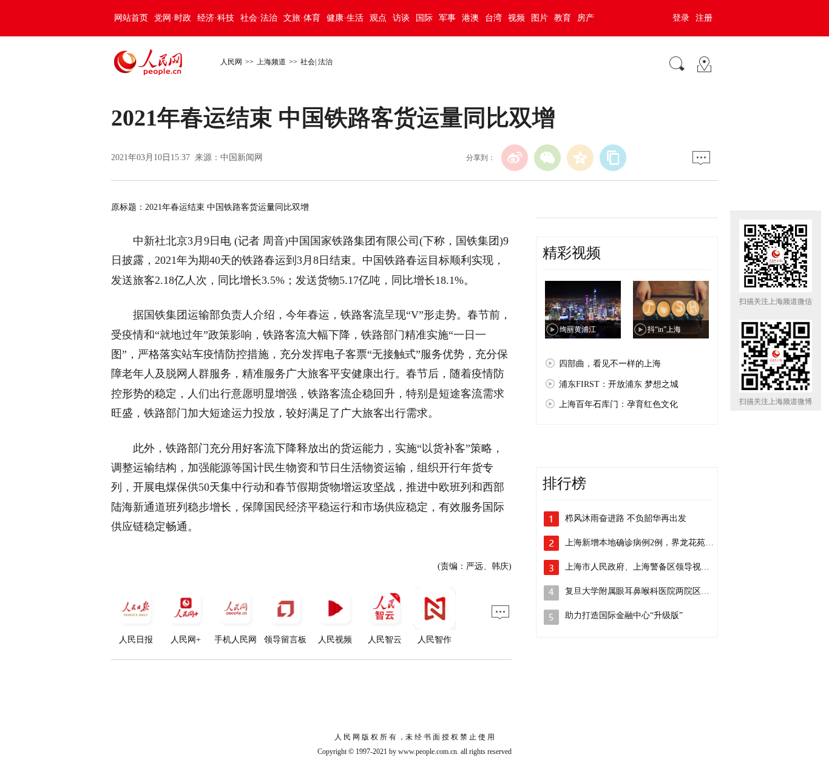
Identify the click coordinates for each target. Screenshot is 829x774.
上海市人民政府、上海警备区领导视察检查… (650, 566)
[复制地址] (613, 157)
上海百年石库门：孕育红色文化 (618, 404)
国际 (424, 17)
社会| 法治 (316, 62)
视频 (516, 17)
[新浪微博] (514, 157)
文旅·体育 (301, 17)
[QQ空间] (580, 157)
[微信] (547, 157)
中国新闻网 (241, 157)
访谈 (401, 17)
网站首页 (131, 17)
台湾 (493, 17)
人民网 (231, 62)
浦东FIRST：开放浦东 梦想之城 (618, 384)
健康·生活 (345, 17)
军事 (447, 17)
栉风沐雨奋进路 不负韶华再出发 (625, 518)
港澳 (470, 17)
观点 (378, 17)
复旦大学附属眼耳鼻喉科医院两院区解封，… (650, 591)
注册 (703, 17)
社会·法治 (258, 17)
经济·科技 (215, 17)
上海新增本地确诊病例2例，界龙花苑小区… (648, 542)
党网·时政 (172, 17)
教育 (562, 17)
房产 (585, 17)
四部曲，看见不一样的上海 (610, 363)
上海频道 (271, 62)
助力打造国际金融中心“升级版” (624, 615)
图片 (539, 17)
